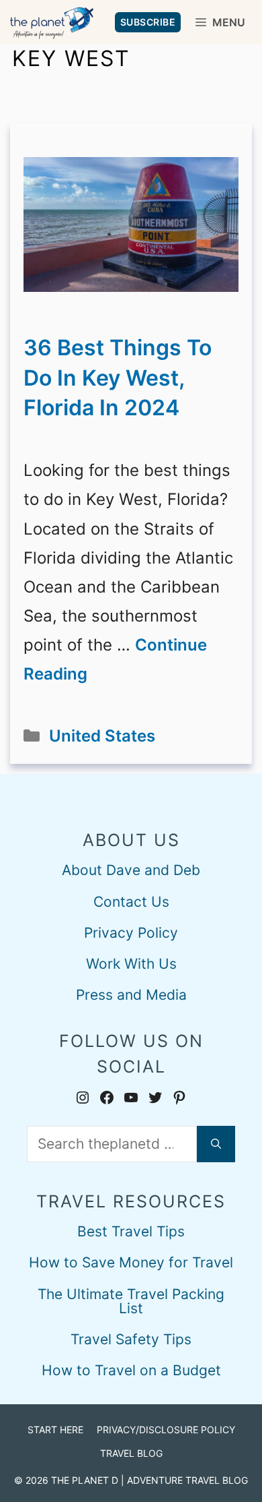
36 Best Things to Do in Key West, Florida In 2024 (118, 377)
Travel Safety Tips (131, 1339)
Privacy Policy (131, 932)
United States (102, 736)
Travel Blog (131, 1453)
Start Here (55, 1429)
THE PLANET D (84, 1480)
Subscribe (148, 22)
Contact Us (131, 901)
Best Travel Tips (131, 1231)
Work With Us (131, 963)
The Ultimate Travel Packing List (131, 1301)
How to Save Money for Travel (131, 1262)
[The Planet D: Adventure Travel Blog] (51, 22)
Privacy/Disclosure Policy (166, 1429)
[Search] (216, 1144)
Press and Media (131, 994)
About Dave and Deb (131, 870)
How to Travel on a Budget (131, 1370)
